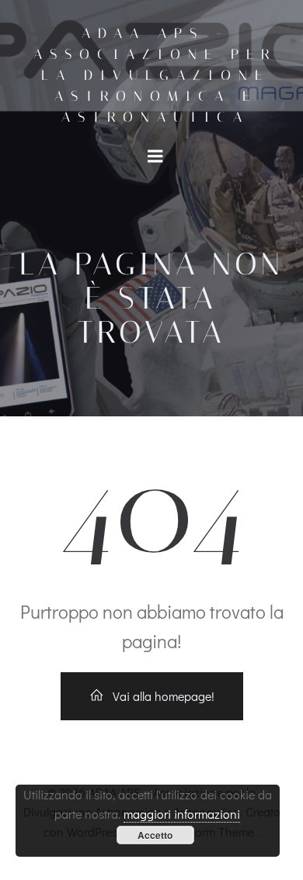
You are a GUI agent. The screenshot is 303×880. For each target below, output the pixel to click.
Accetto (155, 835)
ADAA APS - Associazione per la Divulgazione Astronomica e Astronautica (155, 75)
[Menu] (155, 156)
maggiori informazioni (182, 814)
